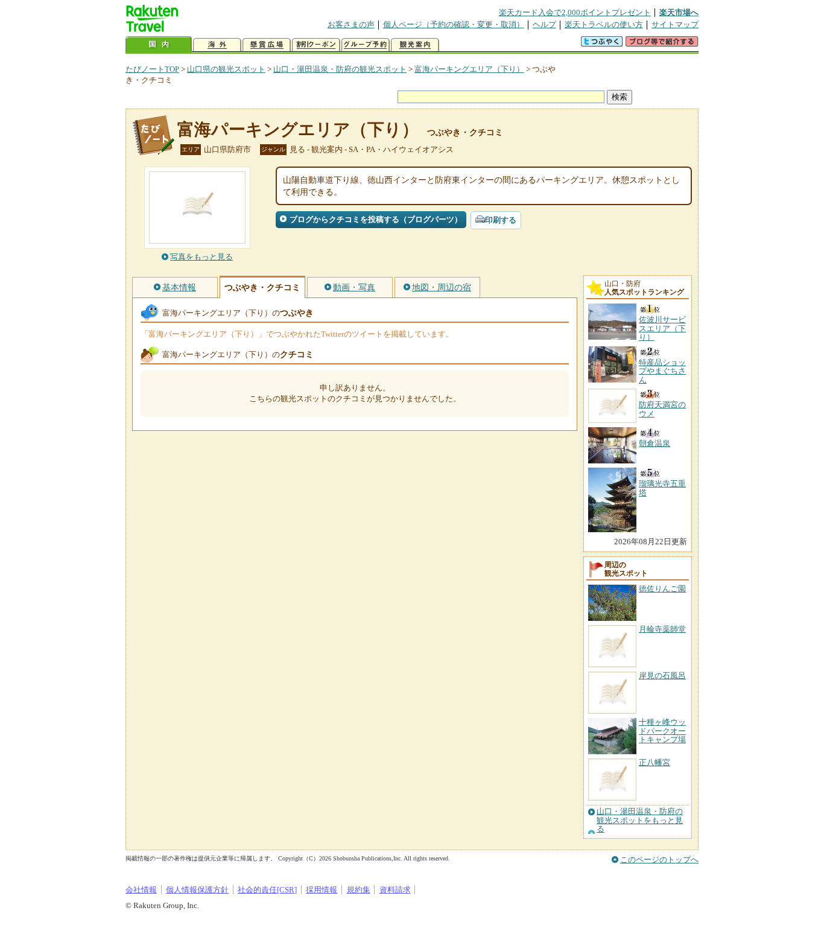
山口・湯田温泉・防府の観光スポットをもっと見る (640, 820)
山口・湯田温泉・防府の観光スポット (340, 69)
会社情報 (141, 889)
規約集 (358, 889)
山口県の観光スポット (226, 69)
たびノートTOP (152, 69)
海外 (217, 45)
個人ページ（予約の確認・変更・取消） (453, 24)
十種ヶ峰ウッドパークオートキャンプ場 (662, 730)
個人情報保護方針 (197, 889)
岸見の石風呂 (662, 675)
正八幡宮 (654, 762)
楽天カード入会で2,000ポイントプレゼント (575, 12)
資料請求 (395, 889)
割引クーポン (316, 45)
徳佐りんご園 (662, 588)
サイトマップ (675, 24)
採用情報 (321, 889)
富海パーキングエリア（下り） (469, 69)
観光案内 (415, 45)
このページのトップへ (659, 859)
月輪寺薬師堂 (662, 629)
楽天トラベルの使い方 (604, 24)
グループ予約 (365, 45)
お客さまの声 (351, 24)
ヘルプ (544, 24)
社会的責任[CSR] (267, 889)
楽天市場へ (679, 12)
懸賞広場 (266, 45)
